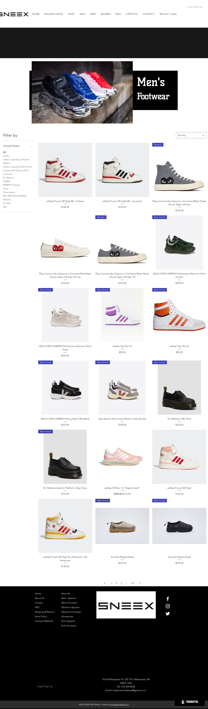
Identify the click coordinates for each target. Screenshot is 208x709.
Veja (5, 206)
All (4, 152)
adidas (6, 155)
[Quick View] (65, 170)
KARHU (6, 181)
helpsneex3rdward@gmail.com (129, 690)
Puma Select (9, 192)
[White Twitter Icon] (168, 614)
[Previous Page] (105, 583)
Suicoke (7, 203)
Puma (5, 188)
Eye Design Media (117, 704)
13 (132, 583)
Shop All (65, 593)
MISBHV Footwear (11, 184)
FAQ (37, 607)
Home (38, 593)
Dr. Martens (8, 177)
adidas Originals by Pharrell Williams (16, 161)
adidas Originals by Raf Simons (17, 166)
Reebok (6, 199)
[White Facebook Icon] (168, 599)
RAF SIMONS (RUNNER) (14, 195)
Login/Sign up (194, 6)
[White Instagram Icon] (168, 606)
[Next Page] (139, 583)
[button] (93, 14)
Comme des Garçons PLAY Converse (16, 172)
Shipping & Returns (44, 611)
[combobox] (191, 135)
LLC (127, 704)
